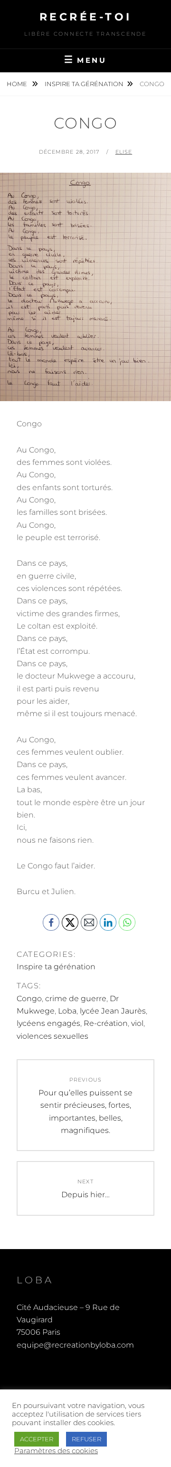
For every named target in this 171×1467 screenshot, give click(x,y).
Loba (67, 1010)
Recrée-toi (85, 16)
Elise (124, 151)
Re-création (106, 1023)
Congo (29, 998)
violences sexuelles (52, 1036)
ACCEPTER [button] (36, 1439)
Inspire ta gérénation (84, 84)
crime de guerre (75, 998)
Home (17, 84)
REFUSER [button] (86, 1439)
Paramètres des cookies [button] (56, 1451)
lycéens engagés (48, 1023)
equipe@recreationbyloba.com (75, 1344)
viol (137, 1023)
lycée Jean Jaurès (113, 1010)
